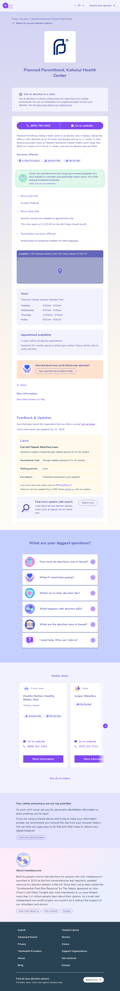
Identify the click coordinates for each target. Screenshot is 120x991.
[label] (79, 5)
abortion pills (54, 160)
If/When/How (62, 485)
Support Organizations (74, 951)
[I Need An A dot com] (8, 5)
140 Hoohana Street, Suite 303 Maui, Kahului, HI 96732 (58, 253)
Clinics (65, 944)
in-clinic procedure (31, 160)
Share (23, 385)
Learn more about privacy (31, 837)
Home (14, 19)
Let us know (88, 424)
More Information (43, 759)
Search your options (100, 5)
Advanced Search (27, 937)
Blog (20, 965)
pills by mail (74, 160)
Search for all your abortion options (34, 23)
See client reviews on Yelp (31, 399)
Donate (67, 911)
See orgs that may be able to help (56, 371)
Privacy (22, 944)
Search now (88, 502)
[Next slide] (105, 726)
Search (22, 930)
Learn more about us (28, 911)
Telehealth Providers (30, 951)
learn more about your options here (54, 105)
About (21, 958)
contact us (69, 489)
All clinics (24, 19)
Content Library (70, 930)
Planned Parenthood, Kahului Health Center (52, 19)
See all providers (60, 778)
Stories (66, 937)
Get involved (50, 911)
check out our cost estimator (42, 183)
